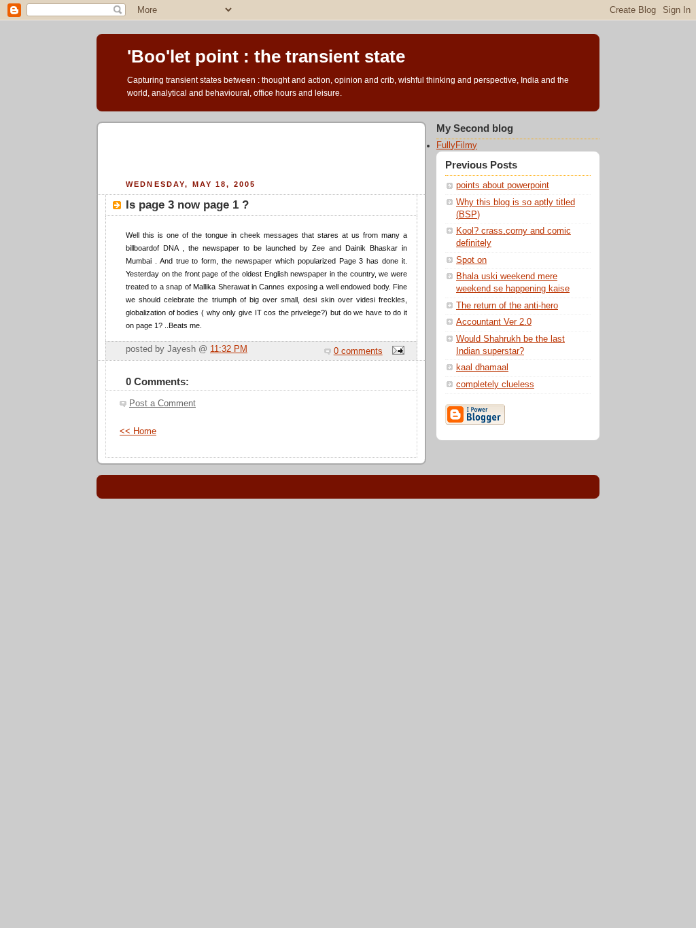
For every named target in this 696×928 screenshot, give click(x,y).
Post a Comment (162, 403)
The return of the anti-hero (507, 305)
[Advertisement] (262, 148)
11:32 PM (228, 349)
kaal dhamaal (482, 367)
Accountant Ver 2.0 (494, 322)
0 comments (358, 351)
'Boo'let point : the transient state (266, 56)
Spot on (471, 260)
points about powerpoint (502, 185)
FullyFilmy (456, 145)
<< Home (138, 431)
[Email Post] (396, 351)
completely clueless (495, 384)
